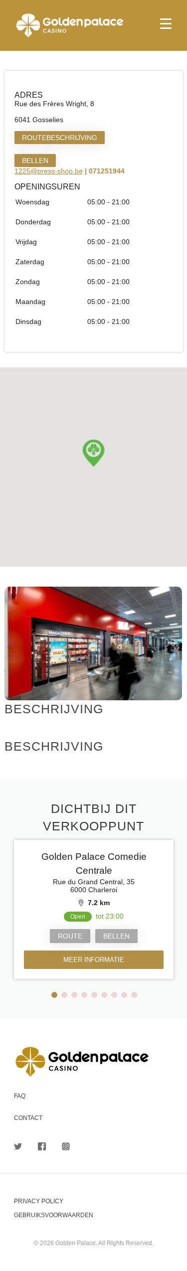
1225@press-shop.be (48, 171)
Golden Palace (93, 25)
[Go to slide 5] (94, 995)
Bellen (35, 160)
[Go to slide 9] (134, 995)
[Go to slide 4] (84, 995)
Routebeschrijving (59, 138)
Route (70, 936)
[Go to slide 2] (64, 995)
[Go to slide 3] (74, 995)
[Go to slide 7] (114, 995)
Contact (28, 1117)
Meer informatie (93, 959)
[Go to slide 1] (54, 995)
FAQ (19, 1096)
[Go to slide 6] (104, 995)
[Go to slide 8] (124, 995)
